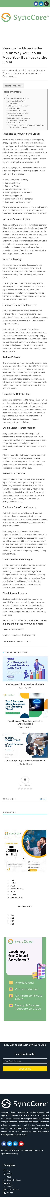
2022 (8, 73)
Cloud (16, 73)
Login (44, 799)
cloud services (41, 207)
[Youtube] (21, 1143)
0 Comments (11, 76)
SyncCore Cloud (13, 70)
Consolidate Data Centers (17, 111)
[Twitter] (9, 1143)
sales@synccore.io (28, 635)
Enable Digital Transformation (19, 113)
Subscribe (25, 1068)
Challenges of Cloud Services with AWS (25, 684)
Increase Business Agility (17, 101)
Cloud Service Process (17, 123)
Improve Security (14, 103)
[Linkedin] (41, 3)
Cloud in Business (30, 73)
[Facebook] (36, 3)
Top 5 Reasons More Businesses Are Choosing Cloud (25, 722)
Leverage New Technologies (18, 120)
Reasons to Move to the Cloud (17, 98)
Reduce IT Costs (14, 108)
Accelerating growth (15, 115)
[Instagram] (46, 3)
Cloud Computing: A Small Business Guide (25, 760)
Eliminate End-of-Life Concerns (19, 106)
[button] (25, 36)
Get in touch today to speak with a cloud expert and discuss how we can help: (27, 126)
